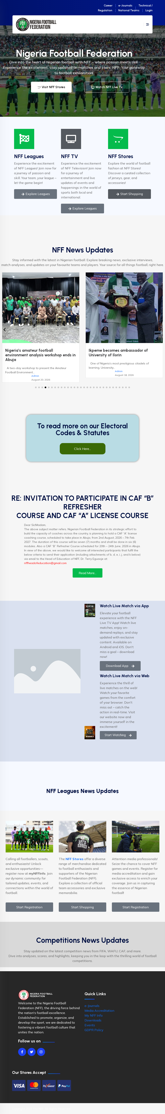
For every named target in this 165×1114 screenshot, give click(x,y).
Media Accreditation (99, 1006)
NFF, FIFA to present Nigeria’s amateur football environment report (123, 352)
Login (149, 10)
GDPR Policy (94, 1025)
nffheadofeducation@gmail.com (45, 558)
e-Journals (125, 5)
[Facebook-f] (22, 1047)
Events (90, 1020)
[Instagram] (41, 1047)
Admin (35, 371)
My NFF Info (94, 1011)
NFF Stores (120, 156)
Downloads (93, 1016)
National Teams (128, 10)
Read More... (87, 568)
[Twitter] (32, 1047)
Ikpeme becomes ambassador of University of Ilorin (34, 352)
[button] (36, 383)
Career (108, 5)
